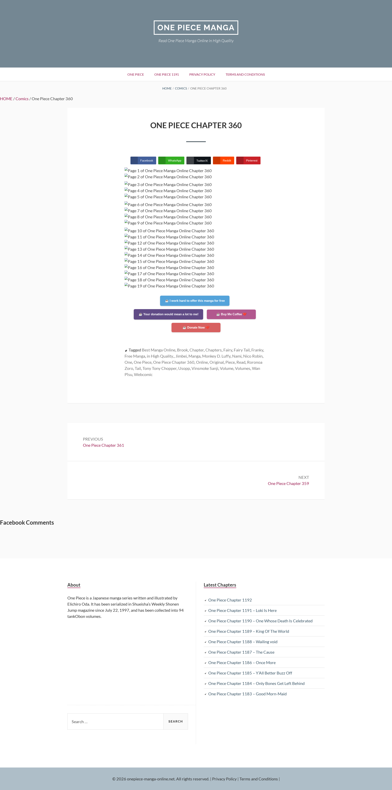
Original (216, 362)
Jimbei (181, 355)
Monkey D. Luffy (216, 355)
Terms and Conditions (245, 74)
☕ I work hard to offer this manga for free (195, 300)
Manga (194, 355)
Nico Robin (253, 355)
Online (202, 362)
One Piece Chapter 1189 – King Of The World (248, 631)
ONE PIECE (135, 74)
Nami (237, 355)
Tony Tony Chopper (160, 368)
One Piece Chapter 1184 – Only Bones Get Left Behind (256, 683)
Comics (22, 98)
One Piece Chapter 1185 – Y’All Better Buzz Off (250, 672)
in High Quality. (160, 355)
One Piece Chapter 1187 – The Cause (241, 652)
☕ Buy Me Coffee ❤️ (231, 314)
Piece (230, 362)
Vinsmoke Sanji (205, 368)
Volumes (242, 368)
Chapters (213, 349)
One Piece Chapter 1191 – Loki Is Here (242, 610)
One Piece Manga (196, 27)
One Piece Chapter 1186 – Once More (242, 662)
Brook (182, 349)
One (128, 362)
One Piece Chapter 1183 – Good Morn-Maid (247, 693)
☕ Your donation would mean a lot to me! (168, 314)
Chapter (196, 349)
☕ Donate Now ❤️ (196, 327)
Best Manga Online (158, 349)
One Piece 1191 (166, 74)
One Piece (142, 362)
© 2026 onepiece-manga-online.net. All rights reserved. (160, 778)
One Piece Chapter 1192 (230, 599)
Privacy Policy (202, 74)
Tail (138, 368)
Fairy (227, 349)
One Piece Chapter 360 (173, 362)
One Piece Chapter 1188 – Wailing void (242, 641)
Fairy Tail (242, 349)
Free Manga (135, 355)
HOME (6, 98)
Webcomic (143, 374)
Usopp (184, 368)
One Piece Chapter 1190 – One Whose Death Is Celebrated (260, 620)
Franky (257, 349)
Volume (226, 368)
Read (240, 362)
